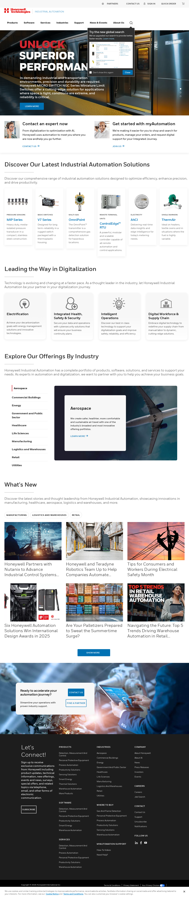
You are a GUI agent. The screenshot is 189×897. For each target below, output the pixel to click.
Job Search (140, 796)
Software (29, 22)
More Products (66, 793)
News (137, 762)
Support (79, 22)
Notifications (141, 826)
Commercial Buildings (26, 397)
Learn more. (109, 38)
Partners (112, 3)
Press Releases (142, 767)
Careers (138, 792)
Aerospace (20, 388)
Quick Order (168, 3)
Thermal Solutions (68, 784)
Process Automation (68, 765)
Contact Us (29, 146)
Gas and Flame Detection (109, 811)
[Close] (184, 891)
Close (127, 72)
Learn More (37, 97)
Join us (117, 146)
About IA (138, 757)
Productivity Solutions (69, 769)
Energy (16, 405)
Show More (93, 652)
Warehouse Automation (70, 788)
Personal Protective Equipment (74, 760)
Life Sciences (20, 433)
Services (45, 22)
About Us (118, 22)
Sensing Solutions (68, 774)
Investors (139, 772)
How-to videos (104, 850)
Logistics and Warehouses (29, 449)
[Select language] (103, 3)
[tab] (181, 89)
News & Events (98, 22)
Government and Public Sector (111, 767)
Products (12, 22)
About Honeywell (143, 753)
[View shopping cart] (183, 3)
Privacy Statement (131, 885)
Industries (62, 22)
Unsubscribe (141, 821)
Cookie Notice (52, 894)
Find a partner (76, 703)
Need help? (102, 854)
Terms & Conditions (112, 885)
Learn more (77, 436)
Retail (15, 457)
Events (138, 776)
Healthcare (19, 425)
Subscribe (28, 809)
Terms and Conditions (73, 894)
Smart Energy (65, 779)
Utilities (17, 465)
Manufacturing (22, 441)
